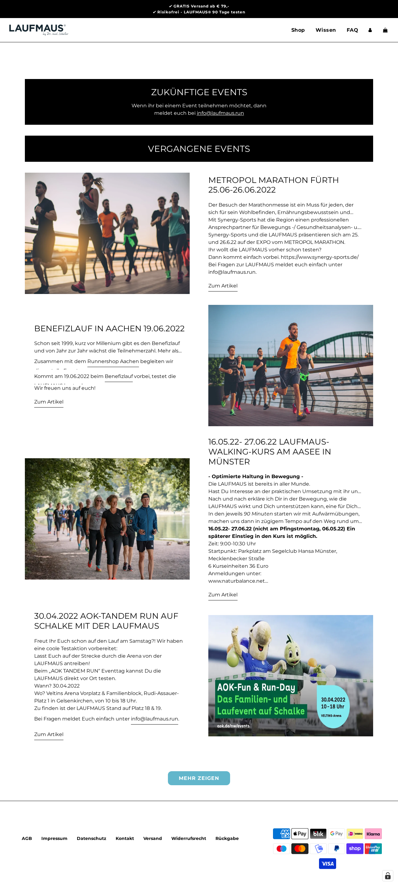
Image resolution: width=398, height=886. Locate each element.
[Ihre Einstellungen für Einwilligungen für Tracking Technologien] (387, 875)
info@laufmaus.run (154, 719)
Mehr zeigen (199, 778)
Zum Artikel (223, 286)
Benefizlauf (119, 376)
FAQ (353, 30)
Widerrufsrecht (188, 838)
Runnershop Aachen (113, 361)
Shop (298, 30)
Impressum (54, 838)
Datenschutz (91, 838)
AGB (27, 838)
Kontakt (125, 838)
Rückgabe (227, 838)
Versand (152, 838)
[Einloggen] (370, 30)
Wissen (326, 30)
